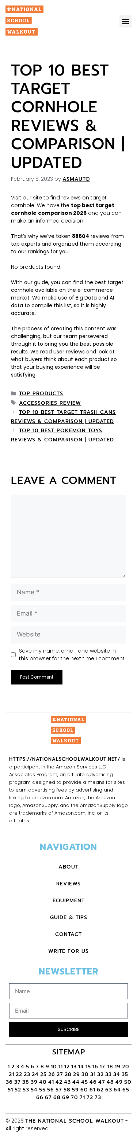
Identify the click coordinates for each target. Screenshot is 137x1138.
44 (76, 1082)
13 (74, 1067)
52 (18, 1090)
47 (101, 1082)
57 (59, 1090)
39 (34, 1082)
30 (85, 1074)
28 (68, 1074)
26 (51, 1074)
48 (110, 1082)
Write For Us (68, 951)
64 (117, 1090)
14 (81, 1067)
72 (90, 1097)
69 (65, 1097)
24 (35, 1074)
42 (59, 1082)
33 (108, 1074)
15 (88, 1067)
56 (50, 1090)
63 (108, 1090)
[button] (125, 21)
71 (82, 1097)
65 (125, 1090)
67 (48, 1097)
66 (39, 1097)
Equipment (69, 900)
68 (57, 1097)
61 (92, 1090)
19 (118, 1067)
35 (125, 1074)
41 (51, 1082)
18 (110, 1067)
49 (119, 1082)
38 (25, 1082)
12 (67, 1067)
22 (19, 1074)
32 (100, 1074)
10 (54, 1067)
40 (43, 1082)
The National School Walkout (74, 1121)
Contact (68, 934)
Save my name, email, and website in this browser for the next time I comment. (72, 654)
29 (76, 1074)
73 (98, 1097)
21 (11, 1074)
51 (10, 1090)
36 (9, 1082)
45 (84, 1082)
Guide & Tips (68, 917)
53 (26, 1090)
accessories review (50, 403)
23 (27, 1074)
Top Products (41, 393)
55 (42, 1090)
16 (95, 1067)
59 (75, 1090)
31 (93, 1074)
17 (103, 1067)
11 (60, 1067)
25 (43, 1074)
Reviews (68, 884)
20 (125, 1067)
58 (67, 1090)
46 (93, 1082)
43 (67, 1082)
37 (17, 1082)
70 (74, 1097)
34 (116, 1074)
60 (84, 1090)
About (68, 867)
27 (60, 1074)
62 (100, 1090)
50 (128, 1082)
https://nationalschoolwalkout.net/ (64, 759)
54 (34, 1090)
